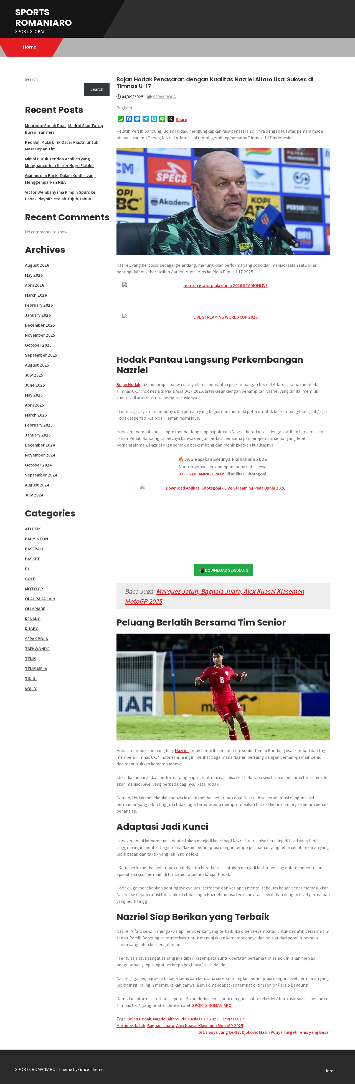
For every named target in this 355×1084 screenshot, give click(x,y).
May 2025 (34, 395)
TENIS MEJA (36, 669)
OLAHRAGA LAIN (40, 599)
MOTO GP (34, 589)
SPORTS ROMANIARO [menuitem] (212, 1005)
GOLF (30, 579)
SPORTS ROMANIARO (43, 17)
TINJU (31, 679)
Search (31, 79)
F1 (27, 569)
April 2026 (34, 285)
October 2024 (38, 465)
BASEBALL (34, 549)
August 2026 (37, 265)
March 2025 (36, 415)
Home (29, 47)
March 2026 (36, 295)
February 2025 (39, 425)
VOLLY (31, 689)
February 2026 (39, 305)
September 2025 (41, 355)
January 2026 (38, 315)
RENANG (32, 619)
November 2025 (40, 335)
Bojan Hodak (128, 384)
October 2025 (38, 345)
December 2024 (40, 445)
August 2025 (37, 365)
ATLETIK (33, 529)
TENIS (30, 659)
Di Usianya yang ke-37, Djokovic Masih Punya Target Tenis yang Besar (264, 1032)
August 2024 (37, 485)
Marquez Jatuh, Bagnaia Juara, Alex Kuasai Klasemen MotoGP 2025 (179, 1025)
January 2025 (38, 435)
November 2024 (40, 455)
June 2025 (35, 385)
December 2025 (40, 325)
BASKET (32, 559)
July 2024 (34, 495)
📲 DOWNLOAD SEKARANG (223, 570)
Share (181, 119)
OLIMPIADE (35, 609)
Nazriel (182, 750)
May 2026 (34, 275)
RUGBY (31, 629)
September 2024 (41, 475)
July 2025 (34, 375)
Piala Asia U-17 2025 (200, 1019)
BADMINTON (36, 539)
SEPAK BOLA (164, 97)
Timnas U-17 (232, 1019)
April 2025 (34, 405)
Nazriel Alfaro (166, 1019)
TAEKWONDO (37, 649)
